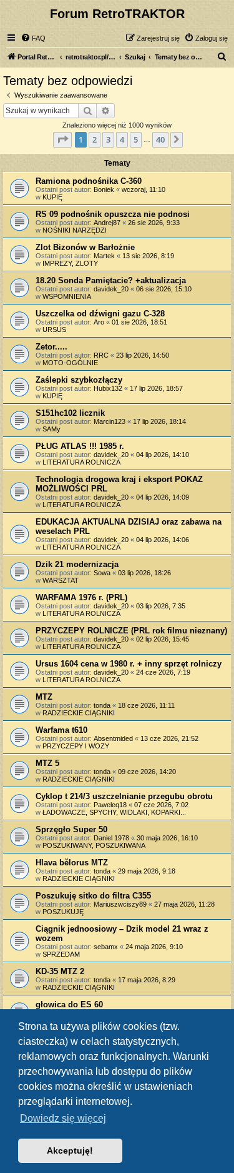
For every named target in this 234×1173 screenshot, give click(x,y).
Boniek (104, 189)
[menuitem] (33, 38)
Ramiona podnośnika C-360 (89, 181)
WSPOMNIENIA (66, 296)
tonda (102, 705)
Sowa (102, 572)
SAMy (51, 429)
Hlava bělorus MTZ (72, 862)
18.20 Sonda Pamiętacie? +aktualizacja (111, 280)
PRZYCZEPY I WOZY (75, 746)
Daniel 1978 (111, 838)
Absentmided (113, 738)
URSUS (54, 329)
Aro (99, 322)
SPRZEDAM (61, 954)
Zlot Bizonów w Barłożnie (85, 247)
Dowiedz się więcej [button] (63, 1118)
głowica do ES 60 (69, 1004)
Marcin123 (109, 421)
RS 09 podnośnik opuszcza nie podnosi (113, 214)
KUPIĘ (52, 197)
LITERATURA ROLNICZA (81, 462)
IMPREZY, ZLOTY (70, 263)
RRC (101, 355)
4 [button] (122, 139)
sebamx (106, 946)
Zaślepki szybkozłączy (79, 380)
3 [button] (108, 139)
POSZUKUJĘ (63, 911)
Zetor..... (51, 346)
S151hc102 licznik (70, 413)
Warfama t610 (61, 730)
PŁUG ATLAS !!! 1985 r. (80, 446)
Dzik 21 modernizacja (77, 564)
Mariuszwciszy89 (120, 904)
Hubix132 (108, 388)
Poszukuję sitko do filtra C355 (93, 895)
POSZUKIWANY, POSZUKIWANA (93, 845)
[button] (62, 139)
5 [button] (136, 139)
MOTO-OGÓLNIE (70, 362)
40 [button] (160, 139)
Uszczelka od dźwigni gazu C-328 (100, 313)
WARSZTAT (60, 580)
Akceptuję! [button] (70, 1150)
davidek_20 (111, 289)
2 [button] (94, 139)
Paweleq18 (110, 804)
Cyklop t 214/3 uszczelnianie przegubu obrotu (124, 796)
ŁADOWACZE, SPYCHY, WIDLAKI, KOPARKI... (114, 812)
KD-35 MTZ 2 (60, 971)
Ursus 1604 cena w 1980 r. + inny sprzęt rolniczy (129, 663)
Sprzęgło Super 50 (71, 829)
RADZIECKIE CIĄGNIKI (78, 713)
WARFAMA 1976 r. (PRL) (81, 597)
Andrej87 (107, 222)
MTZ (44, 697)
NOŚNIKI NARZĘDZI (74, 230)
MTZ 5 (47, 763)
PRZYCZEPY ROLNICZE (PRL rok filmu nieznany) (131, 630)
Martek (104, 255)
